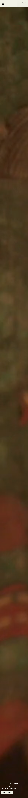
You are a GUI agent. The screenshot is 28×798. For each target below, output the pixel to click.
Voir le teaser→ (7, 792)
